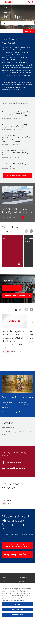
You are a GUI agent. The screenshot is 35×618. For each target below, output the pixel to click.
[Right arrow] (31, 231)
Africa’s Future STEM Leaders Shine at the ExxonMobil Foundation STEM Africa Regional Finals (16, 153)
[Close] (33, 585)
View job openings (10, 288)
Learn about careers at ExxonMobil (15, 295)
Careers (4, 577)
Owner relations (22, 577)
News (3, 581)
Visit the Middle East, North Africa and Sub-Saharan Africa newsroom (15, 555)
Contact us (21, 581)
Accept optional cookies (17, 614)
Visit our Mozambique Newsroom (15, 176)
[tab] (10, 364)
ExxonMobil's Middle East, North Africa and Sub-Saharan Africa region (15, 545)
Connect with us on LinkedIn (16, 468)
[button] (3, 2)
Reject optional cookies (17, 609)
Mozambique (6, 351)
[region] (17, 600)
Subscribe (28, 31)
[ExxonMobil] (9, 2)
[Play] (22, 217)
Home (5, 7)
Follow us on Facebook (14, 462)
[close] (20, 238)
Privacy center (17, 604)
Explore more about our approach (11, 412)
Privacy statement (7, 500)
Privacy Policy (20, 600)
